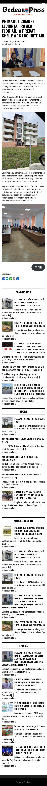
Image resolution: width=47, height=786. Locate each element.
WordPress (27, 782)
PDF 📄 (38, 267)
